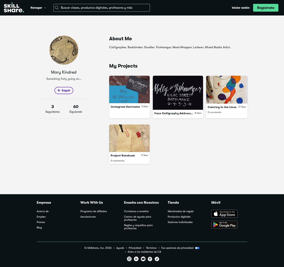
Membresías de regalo (181, 211)
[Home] (14, 7)
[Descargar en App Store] (229, 214)
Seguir (66, 90)
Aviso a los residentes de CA (144, 251)
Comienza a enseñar (136, 211)
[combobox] (101, 8)
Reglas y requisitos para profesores (138, 227)
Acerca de (42, 211)
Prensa (41, 222)
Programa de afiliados (93, 211)
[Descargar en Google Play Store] (229, 225)
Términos (151, 247)
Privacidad (135, 247)
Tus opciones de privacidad (177, 247)
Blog (39, 227)
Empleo (41, 216)
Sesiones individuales (180, 222)
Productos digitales (179, 216)
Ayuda (120, 247)
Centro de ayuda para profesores (137, 218)
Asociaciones (88, 216)
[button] (45, 7)
